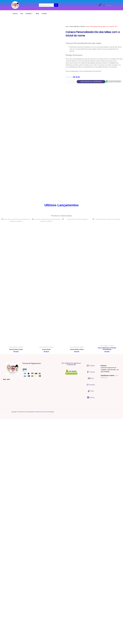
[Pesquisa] (56, 5)
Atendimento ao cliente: (108, 375)
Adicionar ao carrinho (91, 81)
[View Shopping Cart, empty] (99, 5)
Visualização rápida (16, 342)
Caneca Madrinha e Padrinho (77, 26)
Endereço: (104, 365)
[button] (32, 13)
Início (67, 26)
